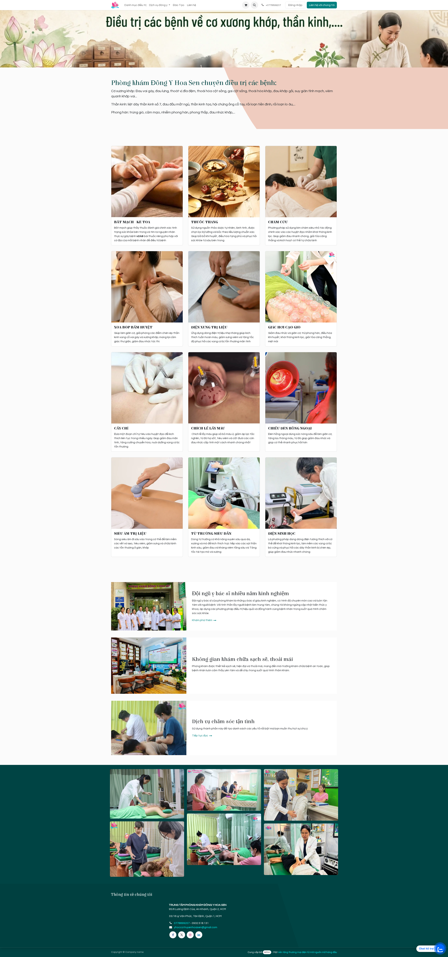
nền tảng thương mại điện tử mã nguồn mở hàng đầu (307, 952)
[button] (254, 5)
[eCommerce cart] (245, 5)
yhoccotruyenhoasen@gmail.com (195, 927)
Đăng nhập (295, 5)
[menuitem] (135, 5)
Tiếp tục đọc (200, 735)
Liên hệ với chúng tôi (322, 5)
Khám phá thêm (202, 620)
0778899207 (182, 923)
